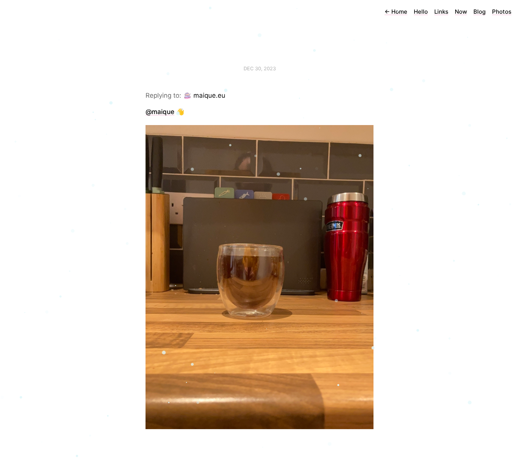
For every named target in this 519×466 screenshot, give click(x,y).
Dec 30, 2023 (260, 68)
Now (461, 11)
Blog (479, 11)
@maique (160, 112)
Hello (421, 11)
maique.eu (209, 95)
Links (441, 11)
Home (396, 11)
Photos (501, 11)
